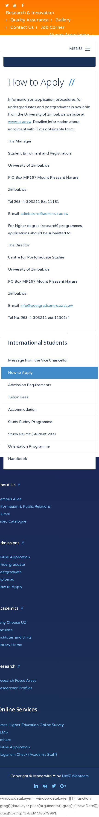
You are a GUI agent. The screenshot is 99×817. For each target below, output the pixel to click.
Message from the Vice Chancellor (38, 360)
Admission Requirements (29, 385)
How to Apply (20, 372)
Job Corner (52, 27)
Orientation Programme (29, 446)
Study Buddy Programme (30, 422)
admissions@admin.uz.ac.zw (44, 213)
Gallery (62, 20)
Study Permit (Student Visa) (32, 434)
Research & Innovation (30, 12)
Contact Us (22, 27)
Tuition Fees (18, 397)
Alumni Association (69, 34)
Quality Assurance (29, 20)
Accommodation (22, 409)
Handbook (17, 458)
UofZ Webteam (75, 776)
